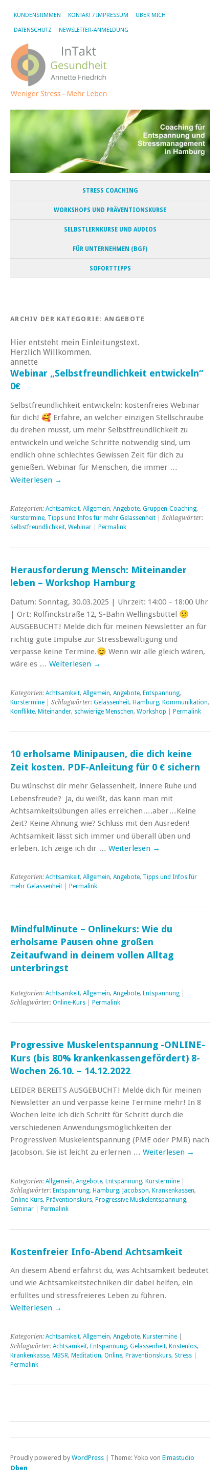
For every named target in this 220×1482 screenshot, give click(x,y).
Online (113, 1355)
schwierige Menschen (104, 711)
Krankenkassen (173, 1190)
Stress (183, 1355)
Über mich (151, 15)
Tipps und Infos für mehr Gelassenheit (102, 517)
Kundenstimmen (37, 15)
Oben (19, 1468)
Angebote (126, 508)
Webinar (80, 527)
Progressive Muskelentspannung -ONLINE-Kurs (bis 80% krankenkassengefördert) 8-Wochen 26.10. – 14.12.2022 (107, 1057)
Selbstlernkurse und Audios (110, 229)
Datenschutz (33, 30)
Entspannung (161, 693)
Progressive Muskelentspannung (140, 1199)
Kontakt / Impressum (98, 15)
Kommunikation (185, 702)
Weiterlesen (36, 480)
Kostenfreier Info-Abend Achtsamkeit (96, 1251)
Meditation (86, 1355)
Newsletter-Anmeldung (93, 30)
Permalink (112, 527)
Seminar (22, 1209)
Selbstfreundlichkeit (37, 527)
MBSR (60, 1355)
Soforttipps (110, 268)
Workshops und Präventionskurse (110, 210)
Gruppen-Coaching (169, 508)
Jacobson (135, 1190)
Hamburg (146, 702)
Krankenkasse (29, 1355)
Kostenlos (183, 1346)
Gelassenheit (111, 702)
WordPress (88, 1458)
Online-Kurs (69, 1002)
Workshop (151, 711)
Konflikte (22, 711)
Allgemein (96, 508)
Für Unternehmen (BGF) (110, 249)
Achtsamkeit (63, 508)
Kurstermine (27, 517)
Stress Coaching (110, 190)
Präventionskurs (69, 1199)
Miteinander (54, 711)
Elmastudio (178, 1458)
